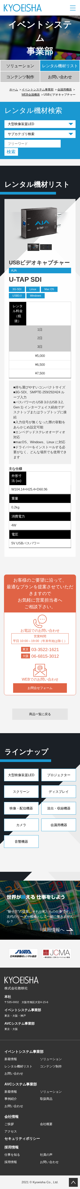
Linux (33, 289)
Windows (35, 295)
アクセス (10, 1131)
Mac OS (49, 289)
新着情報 (10, 1059)
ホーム (13, 89)
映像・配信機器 (21, 808)
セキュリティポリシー (22, 1138)
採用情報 (11, 1147)
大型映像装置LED (21, 775)
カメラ (21, 825)
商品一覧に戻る (40, 714)
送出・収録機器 (58, 808)
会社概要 (46, 1124)
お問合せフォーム (40, 688)
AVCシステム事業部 (20, 1084)
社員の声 (46, 1154)
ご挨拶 (9, 1124)
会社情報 (11, 1116)
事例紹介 (10, 1098)
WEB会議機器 (31, 94)
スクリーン (21, 791)
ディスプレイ (59, 791)
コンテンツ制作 (20, 77)
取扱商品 (46, 1098)
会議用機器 (64, 89)
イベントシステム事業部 (38, 89)
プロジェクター (58, 775)
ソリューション (20, 66)
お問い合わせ (60, 77)
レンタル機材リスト (60, 66)
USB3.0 (17, 295)
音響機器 (21, 841)
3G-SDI (16, 289)
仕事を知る (12, 1154)
